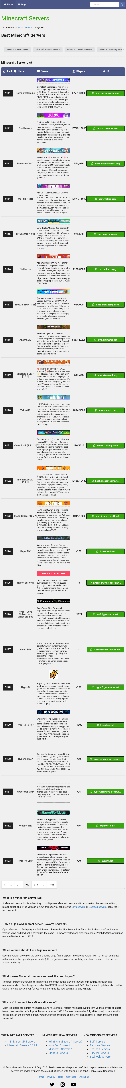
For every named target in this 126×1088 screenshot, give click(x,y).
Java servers (78, 906)
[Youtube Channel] (74, 1084)
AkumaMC (25, 339)
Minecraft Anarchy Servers (48, 49)
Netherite (25, 269)
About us (84, 1076)
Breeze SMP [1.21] (25, 304)
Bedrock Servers (100, 1049)
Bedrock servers (97, 906)
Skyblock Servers (100, 1056)
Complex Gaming (25, 93)
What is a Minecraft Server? (65, 1041)
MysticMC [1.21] (25, 234)
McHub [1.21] (25, 198)
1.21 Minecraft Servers (21, 1041)
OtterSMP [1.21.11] (25, 445)
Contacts (71, 1076)
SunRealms (25, 128)
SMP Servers (97, 1041)
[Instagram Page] (63, 1084)
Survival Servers (99, 1053)
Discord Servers (58, 1053)
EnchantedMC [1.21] (25, 481)
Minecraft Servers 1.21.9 (22, 1045)
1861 (51, 884)
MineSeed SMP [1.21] (25, 375)
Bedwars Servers (100, 1045)
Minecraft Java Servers (17, 49)
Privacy (51, 1076)
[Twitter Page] (52, 1084)
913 (36, 884)
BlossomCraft (25, 163)
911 (19, 884)
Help (60, 1076)
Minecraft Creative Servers (79, 49)
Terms (40, 1076)
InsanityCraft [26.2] (25, 516)
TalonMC (25, 410)
